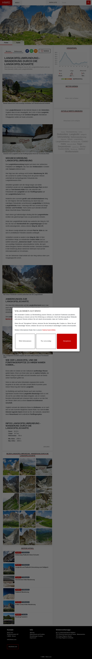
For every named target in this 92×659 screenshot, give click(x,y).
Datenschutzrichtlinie (48, 330)
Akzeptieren (67, 341)
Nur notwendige (46, 341)
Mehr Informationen (25, 341)
